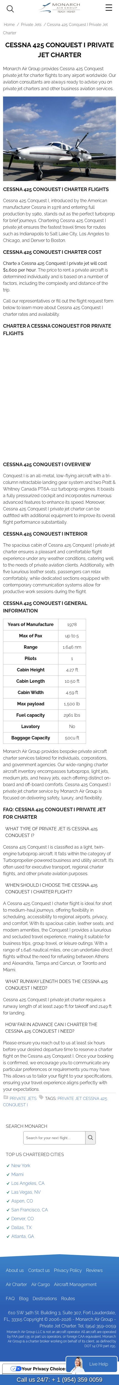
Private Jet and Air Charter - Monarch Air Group (59, 7)
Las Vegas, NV (26, 1192)
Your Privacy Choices (45, 1368)
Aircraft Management (75, 1284)
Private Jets (31, 24)
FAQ (10, 1298)
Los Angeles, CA (28, 1183)
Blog (24, 1298)
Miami (17, 1174)
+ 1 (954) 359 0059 (77, 1379)
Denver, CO (22, 1218)
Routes (68, 1298)
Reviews (94, 1270)
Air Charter (16, 1284)
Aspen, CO (22, 1201)
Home (9, 24)
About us (15, 1270)
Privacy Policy (68, 1270)
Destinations (45, 1298)
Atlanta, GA (22, 1236)
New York (20, 1165)
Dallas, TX (21, 1227)
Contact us (39, 1270)
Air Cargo (40, 1284)
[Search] (91, 1137)
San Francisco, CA (29, 1209)
